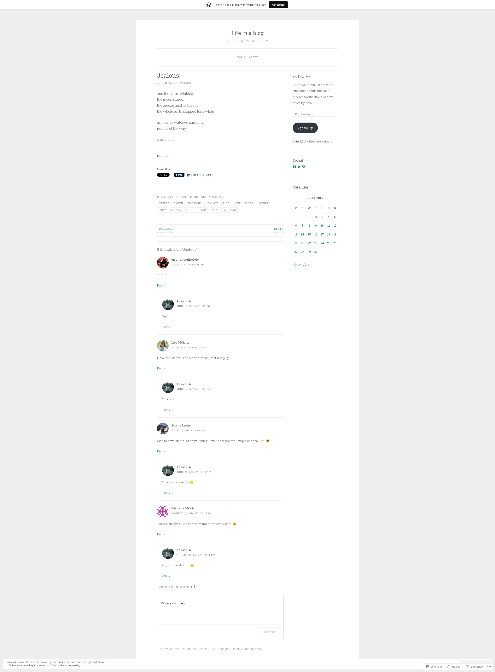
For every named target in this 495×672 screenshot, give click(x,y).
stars (203, 209)
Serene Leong (181, 425)
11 (328, 225)
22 (309, 243)
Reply (161, 285)
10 (322, 225)
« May (297, 264)
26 (334, 243)
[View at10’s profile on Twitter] (298, 166)
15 (309, 234)
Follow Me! (302, 76)
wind (215, 209)
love (237, 203)
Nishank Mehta (183, 508)
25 (328, 243)
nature (263, 203)
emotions (194, 203)
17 (322, 234)
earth (178, 203)
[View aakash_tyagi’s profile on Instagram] (303, 166)
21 (302, 243)
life (226, 203)
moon (249, 203)
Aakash (185, 82)
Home (241, 57)
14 (302, 234)
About (253, 57)
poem (162, 209)
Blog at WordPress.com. (174, 649)
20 (296, 243)
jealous (212, 203)
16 (315, 234)
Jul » (306, 264)
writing (218, 196)
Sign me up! (305, 128)
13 (295, 234)
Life (175, 196)
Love (183, 196)
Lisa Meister (180, 342)
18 (328, 234)
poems (193, 196)
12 (335, 225)
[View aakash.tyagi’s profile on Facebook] (294, 166)
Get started (278, 4)
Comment (270, 631)
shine (190, 209)
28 (302, 252)
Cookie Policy (73, 665)
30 (315, 252)
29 (309, 252)
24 (322, 243)
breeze (164, 203)
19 (335, 234)
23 (315, 243)
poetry (205, 196)
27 (296, 252)
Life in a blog (247, 33)
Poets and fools (165, 230)
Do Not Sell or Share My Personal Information (227, 649)
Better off (279, 230)
